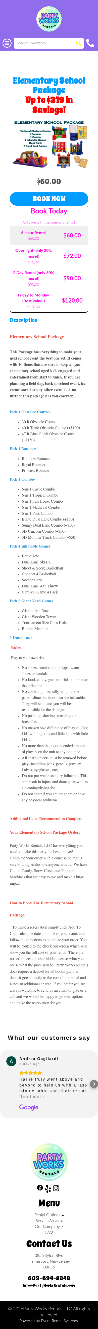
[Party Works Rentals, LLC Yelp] (48, 1190)
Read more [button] (31, 1097)
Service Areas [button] (48, 1221)
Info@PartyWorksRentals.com (49, 1285)
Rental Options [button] (47, 1215)
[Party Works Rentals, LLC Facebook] (40, 1190)
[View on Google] (11, 1061)
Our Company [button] (48, 1227)
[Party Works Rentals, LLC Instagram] (56, 1190)
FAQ (49, 1232)
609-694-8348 (49, 1278)
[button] (4, 1084)
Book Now (49, 199)
